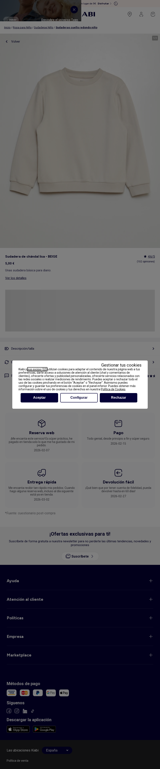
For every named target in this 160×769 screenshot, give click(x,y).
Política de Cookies (113, 389)
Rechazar (118, 397)
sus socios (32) (37, 369)
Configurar (79, 397)
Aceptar (39, 397)
